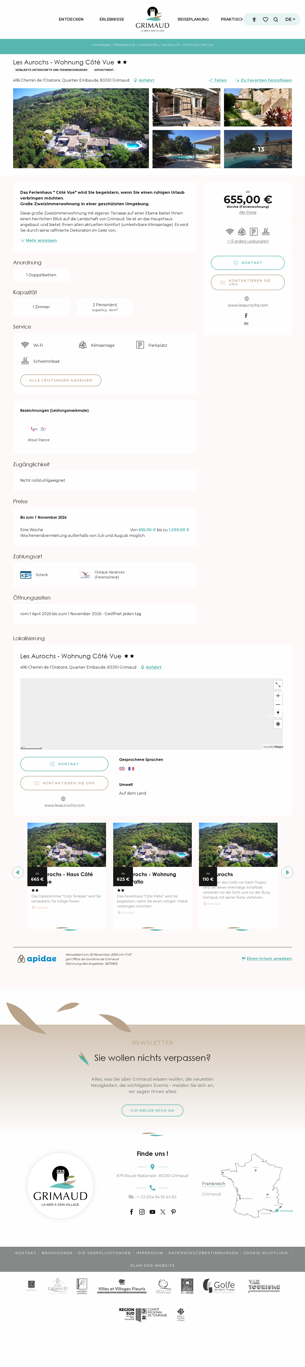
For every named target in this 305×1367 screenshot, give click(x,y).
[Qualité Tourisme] (164, 1286)
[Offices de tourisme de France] (180, 1314)
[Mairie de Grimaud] (31, 1286)
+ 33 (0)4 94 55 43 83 (152, 1196)
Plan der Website (152, 1265)
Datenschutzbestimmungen (203, 1253)
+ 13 (258, 149)
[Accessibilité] (254, 19)
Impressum (149, 1253)
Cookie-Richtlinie (266, 1253)
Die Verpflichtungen (104, 1253)
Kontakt (25, 1253)
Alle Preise (248, 212)
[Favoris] (266, 19)
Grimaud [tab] (211, 1194)
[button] (276, 19)
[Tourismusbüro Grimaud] (60, 1186)
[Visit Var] (264, 1286)
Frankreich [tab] (213, 1184)
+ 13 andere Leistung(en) (248, 241)
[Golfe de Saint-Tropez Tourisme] (220, 1286)
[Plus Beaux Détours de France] (82, 1286)
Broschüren (57, 1253)
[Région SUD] (143, 1314)
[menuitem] (71, 19)
